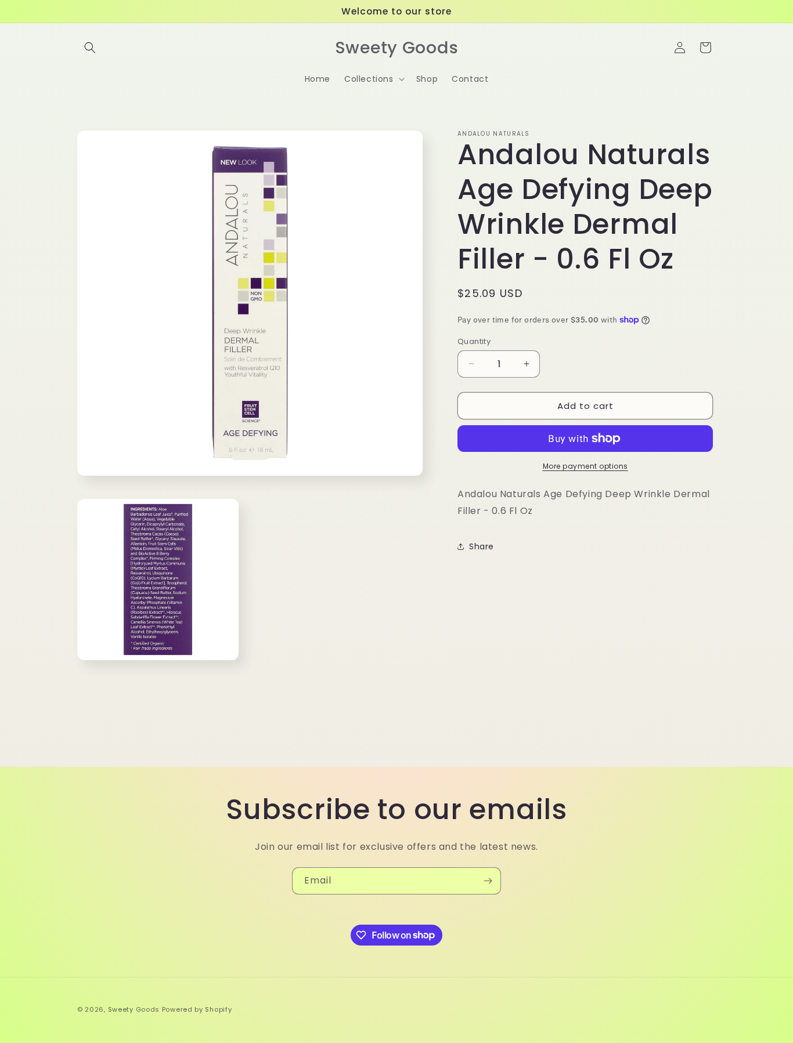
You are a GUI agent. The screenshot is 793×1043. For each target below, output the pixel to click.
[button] (90, 47)
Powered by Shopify (197, 1009)
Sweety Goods (134, 1009)
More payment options (585, 466)
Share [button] (481, 546)
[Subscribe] (487, 880)
